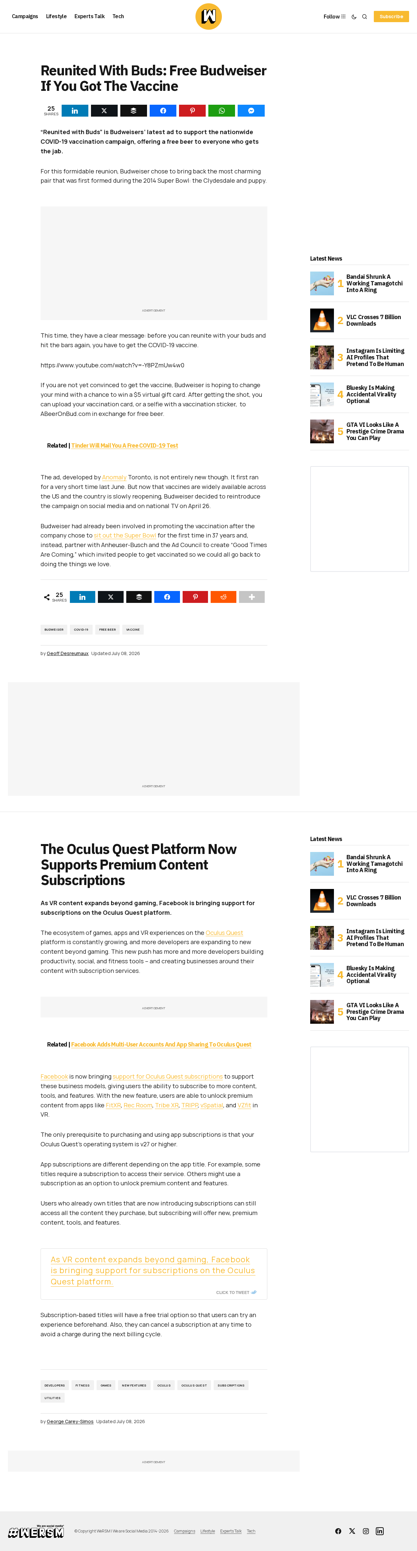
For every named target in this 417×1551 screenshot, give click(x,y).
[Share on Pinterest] (195, 597)
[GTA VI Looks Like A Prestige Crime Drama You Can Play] (322, 431)
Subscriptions (231, 1385)
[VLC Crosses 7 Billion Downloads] (322, 320)
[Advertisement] (153, 260)
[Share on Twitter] (111, 597)
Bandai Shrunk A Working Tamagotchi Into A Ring (374, 283)
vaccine (133, 629)
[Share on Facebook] (167, 597)
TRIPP (189, 1105)
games (106, 1385)
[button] (354, 16)
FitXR (113, 1105)
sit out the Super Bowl (125, 535)
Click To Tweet (232, 1292)
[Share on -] (75, 111)
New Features (134, 1385)
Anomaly (114, 477)
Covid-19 (81, 629)
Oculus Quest (224, 933)
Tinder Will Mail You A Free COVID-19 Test (124, 445)
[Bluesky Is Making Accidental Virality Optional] (322, 394)
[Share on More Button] (252, 597)
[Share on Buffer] (139, 597)
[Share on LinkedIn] (83, 597)
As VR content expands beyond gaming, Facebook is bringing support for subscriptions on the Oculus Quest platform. (153, 1270)
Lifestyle (207, 1531)
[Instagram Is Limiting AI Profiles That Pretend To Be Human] (322, 357)
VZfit (244, 1105)
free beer (107, 629)
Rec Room (138, 1105)
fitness (82, 1385)
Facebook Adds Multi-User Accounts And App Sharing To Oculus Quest (161, 1044)
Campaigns (184, 1531)
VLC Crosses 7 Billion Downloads (373, 320)
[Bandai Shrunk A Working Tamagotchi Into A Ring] (322, 283)
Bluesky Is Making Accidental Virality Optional (371, 394)
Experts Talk (231, 1531)
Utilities (53, 1398)
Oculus (164, 1385)
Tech (251, 1531)
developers (55, 1385)
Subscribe (391, 16)
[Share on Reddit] (223, 597)
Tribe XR (167, 1105)
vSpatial (211, 1105)
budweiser (54, 629)
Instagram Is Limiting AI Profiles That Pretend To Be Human (375, 357)
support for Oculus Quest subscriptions (168, 1076)
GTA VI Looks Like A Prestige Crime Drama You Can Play (375, 431)
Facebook (54, 1076)
